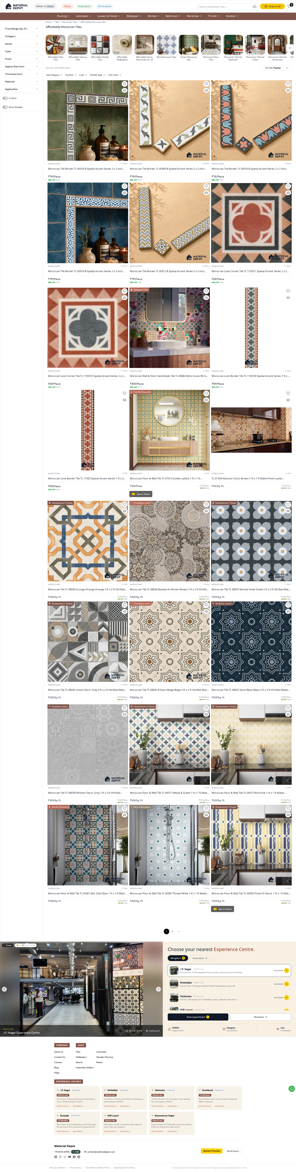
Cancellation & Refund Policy (98, 1167)
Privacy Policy (75, 1167)
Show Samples (16, 107)
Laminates (101, 1051)
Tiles (57, 22)
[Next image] (158, 989)
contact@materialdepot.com (101, 1151)
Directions (259, 1017)
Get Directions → (64, 1106)
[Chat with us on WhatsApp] (291, 1088)
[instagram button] (60, 1157)
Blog (56, 1067)
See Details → (78, 1106)
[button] (17, 6)
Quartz (79, 1062)
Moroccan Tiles (69, 22)
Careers (58, 1062)
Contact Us (59, 1057)
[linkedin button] (55, 1157)
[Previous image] (4, 989)
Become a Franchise (211, 1151)
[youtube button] (69, 1157)
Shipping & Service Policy (124, 1167)
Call (77, 1152)
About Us (58, 1051)
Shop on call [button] (274, 6)
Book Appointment (196, 1017)
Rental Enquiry (233, 1151)
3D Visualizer (104, 6)
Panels (99, 1062)
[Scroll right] (290, 48)
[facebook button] (74, 1157)
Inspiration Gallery (85, 1067)
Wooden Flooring (104, 1057)
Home (48, 22)
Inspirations (84, 6)
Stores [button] (67, 6)
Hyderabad (200, 958)
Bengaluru (177, 958)
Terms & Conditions (57, 1167)
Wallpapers (81, 1057)
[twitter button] (65, 1157)
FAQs (56, 1072)
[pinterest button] (78, 1157)
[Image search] (254, 6)
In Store (12, 98)
